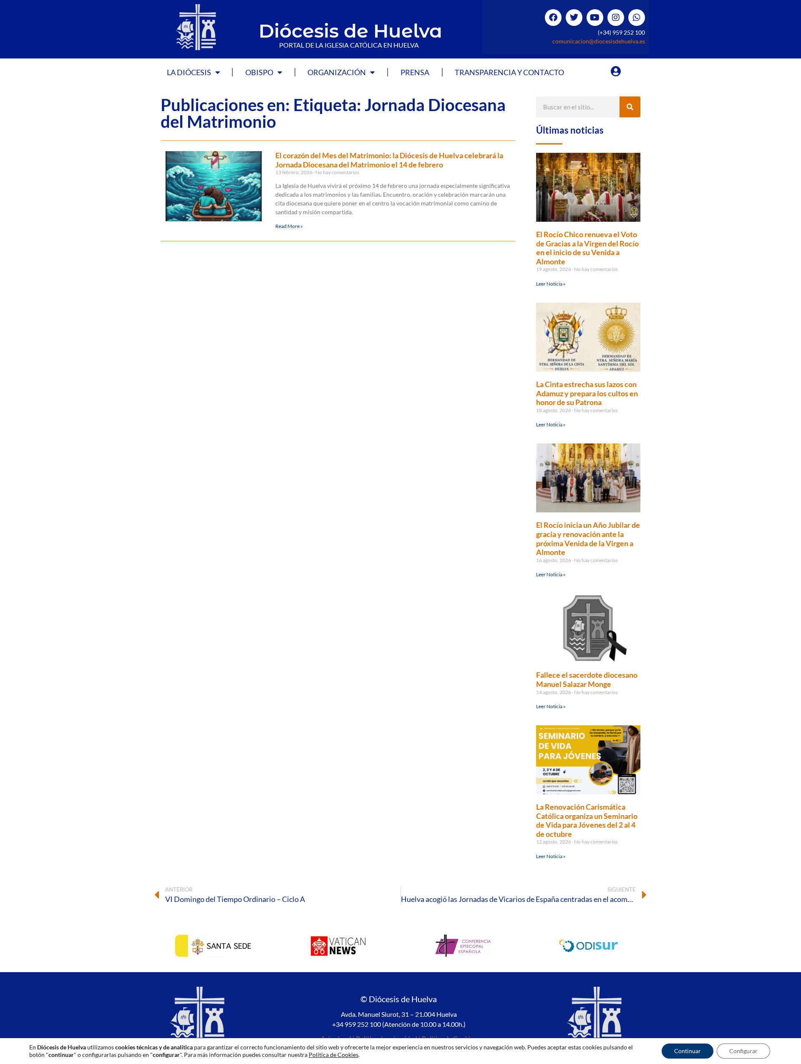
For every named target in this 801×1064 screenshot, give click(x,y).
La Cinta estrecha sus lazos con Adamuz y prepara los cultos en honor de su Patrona (587, 393)
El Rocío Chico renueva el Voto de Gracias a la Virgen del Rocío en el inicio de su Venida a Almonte (587, 248)
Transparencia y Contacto (509, 72)
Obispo (259, 72)
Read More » (289, 226)
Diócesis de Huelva (350, 30)
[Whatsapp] (636, 17)
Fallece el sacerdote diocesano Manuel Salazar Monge (586, 679)
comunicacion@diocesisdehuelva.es (598, 41)
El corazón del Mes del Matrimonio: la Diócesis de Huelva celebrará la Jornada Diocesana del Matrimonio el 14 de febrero (389, 160)
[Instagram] (615, 17)
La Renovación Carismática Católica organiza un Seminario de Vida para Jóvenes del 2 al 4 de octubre (586, 820)
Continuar (687, 1050)
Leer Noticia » (551, 284)
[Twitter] (574, 17)
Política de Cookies (333, 1054)
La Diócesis (189, 72)
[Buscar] (630, 106)
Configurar (743, 1050)
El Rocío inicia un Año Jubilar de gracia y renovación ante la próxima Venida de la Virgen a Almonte (588, 538)
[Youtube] (595, 17)
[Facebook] (553, 17)
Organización (336, 72)
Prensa (414, 72)
